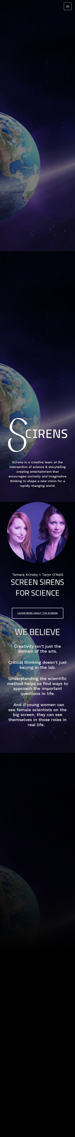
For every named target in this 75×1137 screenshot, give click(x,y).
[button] (37, 613)
